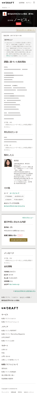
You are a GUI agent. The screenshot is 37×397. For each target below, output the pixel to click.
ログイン (28, 3)
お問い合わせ (6, 356)
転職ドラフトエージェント (10, 322)
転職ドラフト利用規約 (9, 372)
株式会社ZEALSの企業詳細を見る (26, 30)
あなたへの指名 (25, 297)
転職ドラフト (6, 297)
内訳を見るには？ (27, 218)
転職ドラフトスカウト (9, 318)
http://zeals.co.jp (14, 284)
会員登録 (21, 3)
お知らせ (4, 349)
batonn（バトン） (29, 392)
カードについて (14, 193)
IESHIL (20, 392)
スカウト (15, 297)
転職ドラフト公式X (8, 341)
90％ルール (10, 56)
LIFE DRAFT (6, 337)
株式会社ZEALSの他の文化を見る (14, 206)
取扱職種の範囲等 (7, 379)
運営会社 (4, 368)
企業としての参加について (10, 360)
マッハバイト (5, 392)
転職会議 (13, 392)
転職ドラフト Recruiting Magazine (13, 334)
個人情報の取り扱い (8, 375)
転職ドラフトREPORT (9, 330)
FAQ (3, 353)
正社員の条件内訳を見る (18, 240)
